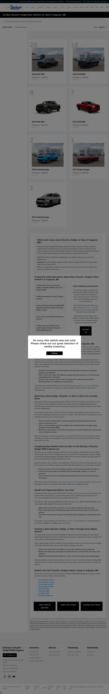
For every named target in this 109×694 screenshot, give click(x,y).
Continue (54, 353)
